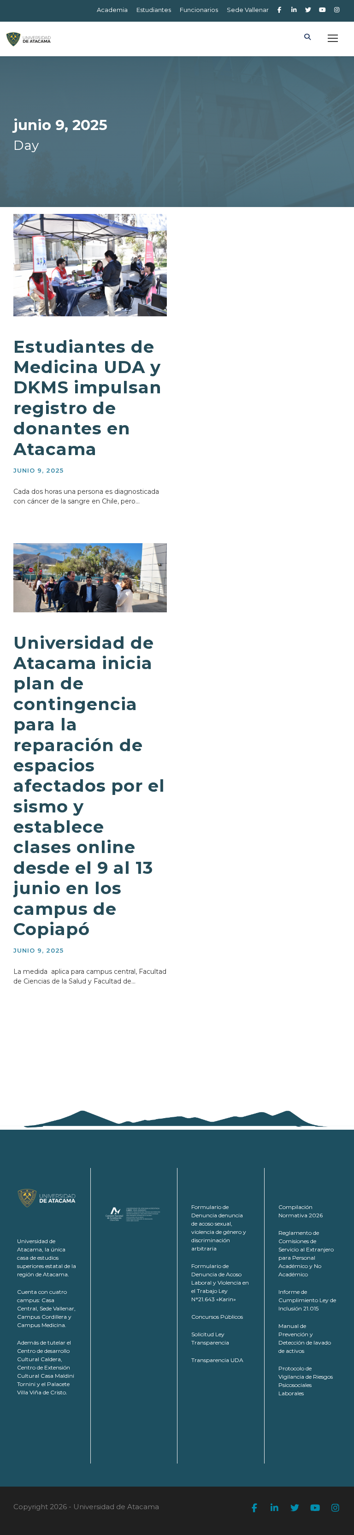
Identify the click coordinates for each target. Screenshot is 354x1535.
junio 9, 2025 (38, 470)
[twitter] (308, 9)
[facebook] (279, 9)
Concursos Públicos (217, 1316)
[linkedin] (293, 9)
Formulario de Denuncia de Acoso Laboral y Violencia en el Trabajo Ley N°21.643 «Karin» (220, 1282)
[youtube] (322, 9)
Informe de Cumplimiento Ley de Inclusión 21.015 (307, 1300)
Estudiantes (153, 9)
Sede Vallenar (248, 9)
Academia (112, 9)
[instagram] (337, 9)
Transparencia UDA (217, 1360)
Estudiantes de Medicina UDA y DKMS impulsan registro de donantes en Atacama (87, 397)
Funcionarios (199, 9)
